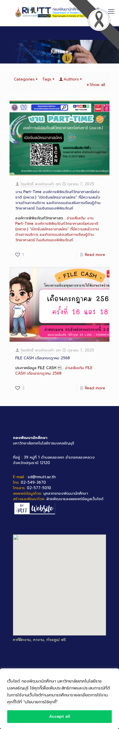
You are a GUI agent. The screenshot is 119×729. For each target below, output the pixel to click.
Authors (71, 79)
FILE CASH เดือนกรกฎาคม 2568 (42, 358)
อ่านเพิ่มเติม (57, 229)
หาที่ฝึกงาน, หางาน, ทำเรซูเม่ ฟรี (39, 639)
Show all (97, 84)
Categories (24, 79)
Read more (95, 254)
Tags (46, 79)
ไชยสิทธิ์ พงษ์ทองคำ (37, 184)
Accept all (59, 716)
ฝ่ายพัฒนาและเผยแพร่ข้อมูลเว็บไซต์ (75, 499)
